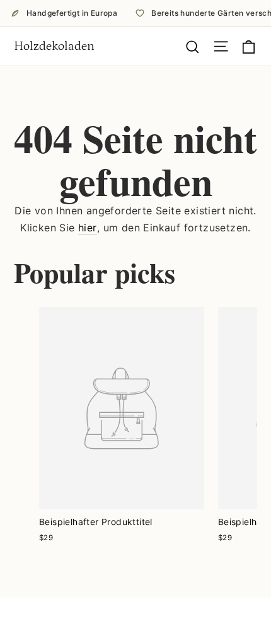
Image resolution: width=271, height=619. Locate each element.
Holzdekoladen (54, 46)
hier (87, 227)
